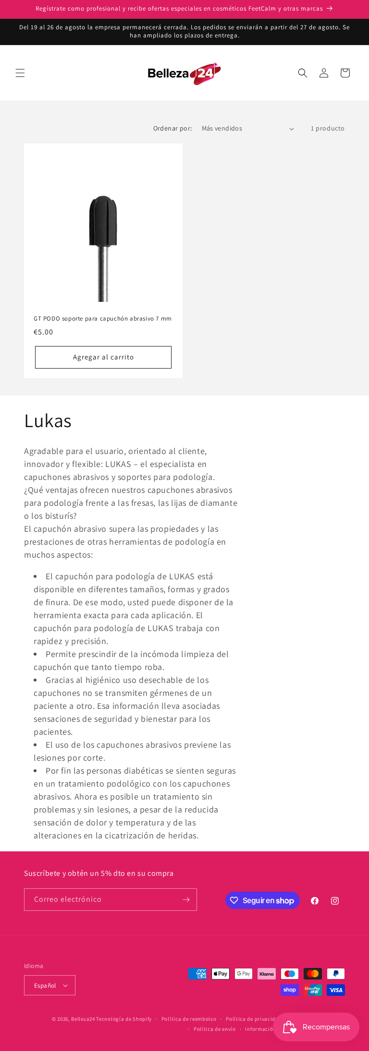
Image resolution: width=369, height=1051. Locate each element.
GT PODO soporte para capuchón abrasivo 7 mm (103, 318)
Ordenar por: (172, 128)
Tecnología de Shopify (124, 1018)
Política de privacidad (254, 1018)
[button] (20, 73)
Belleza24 (83, 1018)
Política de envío (215, 1029)
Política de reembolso (189, 1018)
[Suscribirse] (186, 899)
